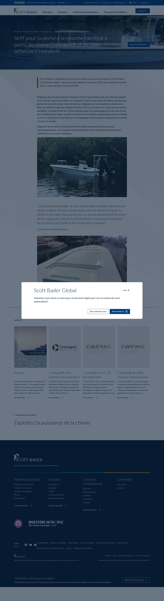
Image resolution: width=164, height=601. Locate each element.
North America (118, 311)
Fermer (125, 290)
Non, (98, 311)
